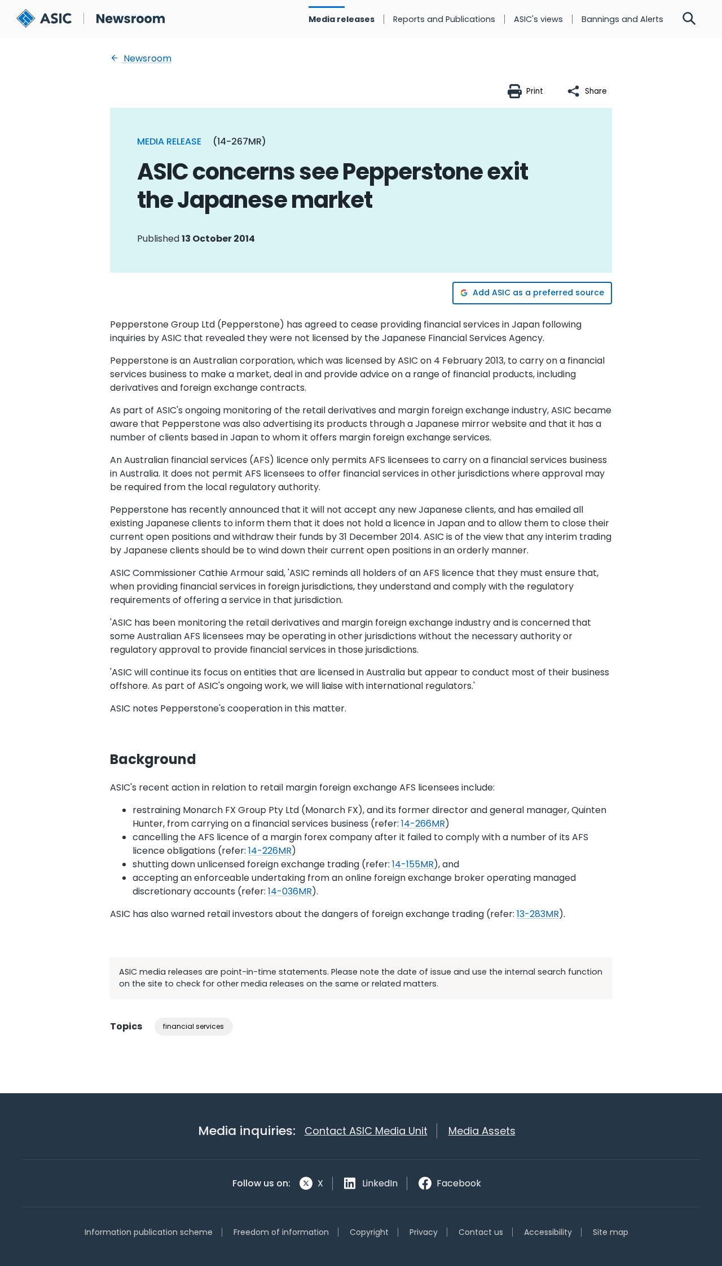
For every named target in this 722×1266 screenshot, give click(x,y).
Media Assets (482, 1131)
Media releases (342, 19)
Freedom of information (281, 1232)
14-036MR (290, 891)
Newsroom (146, 58)
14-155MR (413, 864)
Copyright (369, 1232)
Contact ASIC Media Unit (366, 1131)
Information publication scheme (149, 1232)
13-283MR (538, 913)
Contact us (481, 1232)
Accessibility (548, 1232)
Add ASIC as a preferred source (538, 292)
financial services (193, 1026)
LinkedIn (380, 1183)
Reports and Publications (444, 19)
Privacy (424, 1232)
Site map (610, 1232)
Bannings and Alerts (622, 19)
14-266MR (423, 823)
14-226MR (270, 850)
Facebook (459, 1183)
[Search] (689, 19)
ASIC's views (538, 19)
